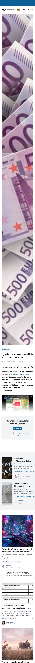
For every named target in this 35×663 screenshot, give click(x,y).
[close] (33, 3)
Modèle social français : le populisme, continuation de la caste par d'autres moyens (17, 608)
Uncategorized (19, 471)
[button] (24, 9)
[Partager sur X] (21, 367)
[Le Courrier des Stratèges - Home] (11, 9)
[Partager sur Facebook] (18, 367)
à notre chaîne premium (22, 374)
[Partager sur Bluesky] (32, 367)
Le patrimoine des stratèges (23, 496)
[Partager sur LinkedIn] (25, 367)
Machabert (5, 349)
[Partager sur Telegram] (29, 367)
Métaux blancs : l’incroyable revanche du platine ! (23, 486)
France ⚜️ (9, 562)
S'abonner (17, 428)
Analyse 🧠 (17, 562)
